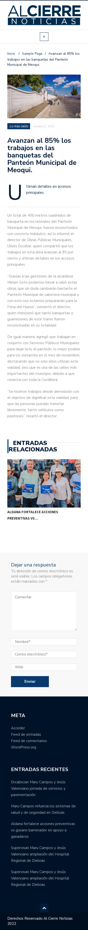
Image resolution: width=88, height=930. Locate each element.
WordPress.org (23, 747)
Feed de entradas (26, 734)
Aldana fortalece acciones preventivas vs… (32, 515)
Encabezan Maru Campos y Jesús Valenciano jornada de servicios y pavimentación (38, 788)
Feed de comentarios (29, 740)
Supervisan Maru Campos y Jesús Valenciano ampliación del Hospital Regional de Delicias (40, 854)
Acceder (18, 728)
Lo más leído (19, 126)
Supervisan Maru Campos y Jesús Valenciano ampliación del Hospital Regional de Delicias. (40, 878)
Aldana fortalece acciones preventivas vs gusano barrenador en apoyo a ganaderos (43, 830)
